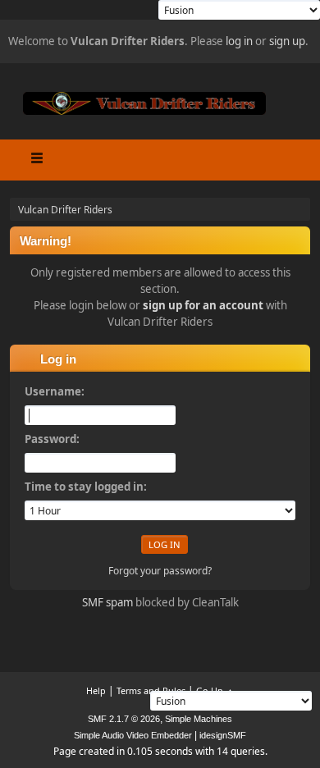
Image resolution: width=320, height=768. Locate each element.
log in (239, 41)
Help (96, 690)
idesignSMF (222, 735)
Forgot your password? (160, 571)
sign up (287, 41)
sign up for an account (203, 305)
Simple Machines (198, 719)
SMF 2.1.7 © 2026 (124, 719)
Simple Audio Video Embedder (133, 735)
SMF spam (107, 602)
